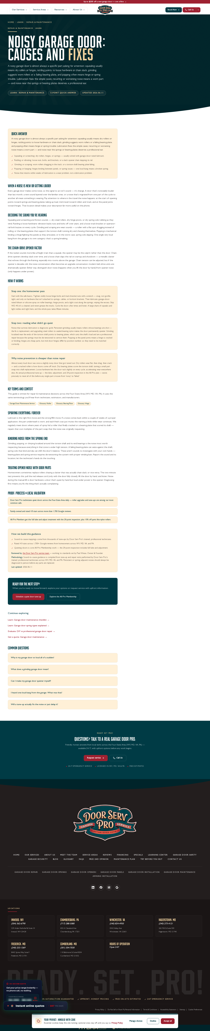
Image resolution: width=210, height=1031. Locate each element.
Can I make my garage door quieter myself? (31, 681)
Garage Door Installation (144, 872)
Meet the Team (68, 855)
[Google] (117, 887)
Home (11, 22)
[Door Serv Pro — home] (105, 10)
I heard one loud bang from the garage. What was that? (36, 693)
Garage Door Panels (112, 872)
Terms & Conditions (150, 1010)
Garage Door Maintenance (179, 872)
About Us (49, 855)
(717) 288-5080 (67, 924)
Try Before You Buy (151, 859)
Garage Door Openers (83, 872)
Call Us (119, 758)
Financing (123, 855)
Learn (20, 22)
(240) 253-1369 (18, 948)
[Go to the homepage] (105, 823)
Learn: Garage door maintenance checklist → (28, 620)
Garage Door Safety (185, 855)
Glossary (69, 859)
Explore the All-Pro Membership (63, 597)
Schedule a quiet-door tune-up (28, 597)
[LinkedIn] (93, 887)
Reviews (107, 855)
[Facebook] (101, 887)
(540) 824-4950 (117, 924)
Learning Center (158, 855)
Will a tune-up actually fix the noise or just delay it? (34, 704)
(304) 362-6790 (18, 924)
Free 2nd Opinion (99, 859)
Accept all (168, 1021)
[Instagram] (109, 887)
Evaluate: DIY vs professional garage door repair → (31, 631)
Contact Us (175, 859)
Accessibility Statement (168, 1010)
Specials (138, 855)
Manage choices (135, 1021)
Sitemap (182, 1010)
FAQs (81, 859)
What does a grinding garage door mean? (30, 669)
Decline (153, 1021)
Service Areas (90, 855)
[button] (36, 1005)
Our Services (32, 855)
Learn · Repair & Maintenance (27, 93)
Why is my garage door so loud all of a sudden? (32, 658)
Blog (55, 859)
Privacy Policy (99, 1010)
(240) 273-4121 (166, 924)
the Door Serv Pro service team (36, 553)
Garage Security (38, 859)
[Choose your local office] (198, 9)
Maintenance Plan (124, 859)
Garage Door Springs (54, 872)
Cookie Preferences (195, 1010)
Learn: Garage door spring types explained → (28, 626)
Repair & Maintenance (39, 22)
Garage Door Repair (26, 872)
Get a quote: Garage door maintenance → (27, 637)
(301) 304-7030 (67, 948)
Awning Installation (105, 876)
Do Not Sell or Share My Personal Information (124, 1010)
